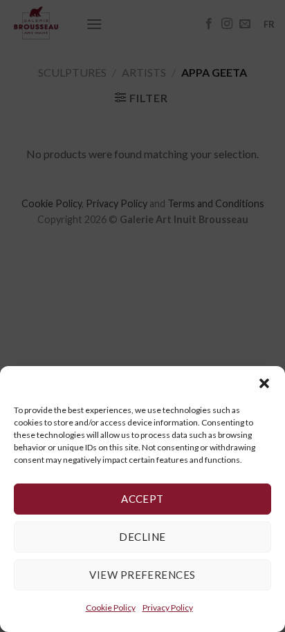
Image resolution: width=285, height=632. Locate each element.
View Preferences (142, 574)
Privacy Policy (167, 607)
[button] (264, 383)
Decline (142, 536)
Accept (142, 498)
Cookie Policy (111, 607)
